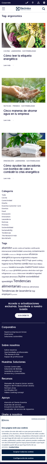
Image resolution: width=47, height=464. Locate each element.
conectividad (17, 251)
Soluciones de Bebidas (13, 369)
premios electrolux (29, 270)
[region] (23, 439)
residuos (14, 273)
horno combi (21, 263)
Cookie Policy (14, 447)
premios (17, 270)
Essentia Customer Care (11, 206)
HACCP (25, 260)
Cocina (4, 197)
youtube (14, 294)
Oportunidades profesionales (16, 352)
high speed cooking (35, 260)
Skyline (21, 276)
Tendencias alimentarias (30, 287)
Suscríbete (23, 315)
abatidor (7, 247)
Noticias (5, 222)
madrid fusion (31, 267)
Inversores (8, 334)
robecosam (21, 273)
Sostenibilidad (7, 227)
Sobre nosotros (10, 350)
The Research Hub (9, 235)
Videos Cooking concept (14, 392)
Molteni (41, 267)
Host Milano (37, 264)
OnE (3, 270)
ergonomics (26, 257)
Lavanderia (6, 219)
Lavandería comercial (13, 371)
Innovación (6, 214)
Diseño (4, 203)
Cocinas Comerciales (12, 366)
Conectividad (7, 200)
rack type (39, 270)
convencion (12, 254)
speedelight (7, 281)
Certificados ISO (10, 390)
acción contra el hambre (21, 248)
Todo (4, 195)
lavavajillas (21, 267)
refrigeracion (6, 273)
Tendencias (6, 233)
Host (31, 264)
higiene (5, 264)
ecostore (25, 254)
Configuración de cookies (23, 458)
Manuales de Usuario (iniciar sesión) (18, 383)
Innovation (6, 216)
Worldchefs (6, 238)
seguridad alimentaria (10, 277)
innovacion (5, 267)
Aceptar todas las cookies (23, 452)
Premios (5, 225)
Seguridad (38, 273)
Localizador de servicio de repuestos (19, 409)
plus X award (9, 270)
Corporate (6, 2)
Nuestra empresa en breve (15, 332)
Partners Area (10, 388)
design (18, 254)
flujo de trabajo (15, 260)
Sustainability (7, 230)
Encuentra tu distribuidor (14, 407)
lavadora (12, 267)
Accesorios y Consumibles (14, 373)
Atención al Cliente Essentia (15, 402)
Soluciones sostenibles (13, 336)
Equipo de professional (13, 356)
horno (11, 264)
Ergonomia (16, 257)
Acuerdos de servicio (12, 404)
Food (4, 211)
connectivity (27, 251)
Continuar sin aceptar (38, 419)
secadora (30, 273)
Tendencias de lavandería (16, 290)
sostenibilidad (32, 276)
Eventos (5, 208)
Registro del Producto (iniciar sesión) (19, 385)
